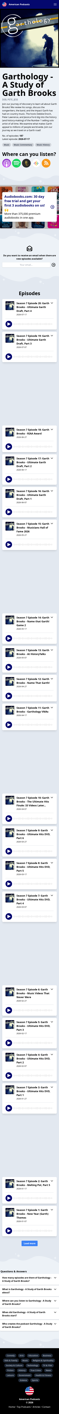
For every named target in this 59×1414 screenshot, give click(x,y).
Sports (35, 1380)
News (48, 1370)
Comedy (11, 1355)
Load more (29, 1243)
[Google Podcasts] (36, 163)
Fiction (10, 1370)
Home (12, 1406)
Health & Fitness (43, 1375)
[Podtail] (26, 163)
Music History (43, 144)
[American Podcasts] (29, 1391)
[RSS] (46, 163)
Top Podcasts (24, 1406)
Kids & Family (11, 1360)
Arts (22, 1355)
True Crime (35, 1370)
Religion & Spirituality (43, 1360)
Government (25, 1375)
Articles (36, 1406)
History (22, 1370)
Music (6, 144)
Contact (46, 1406)
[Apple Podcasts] (7, 163)
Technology (32, 1365)
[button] (55, 4)
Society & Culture (14, 1365)
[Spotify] (16, 163)
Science (23, 1380)
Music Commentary (23, 144)
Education (33, 1355)
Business (47, 1355)
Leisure (10, 1375)
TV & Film (47, 1365)
